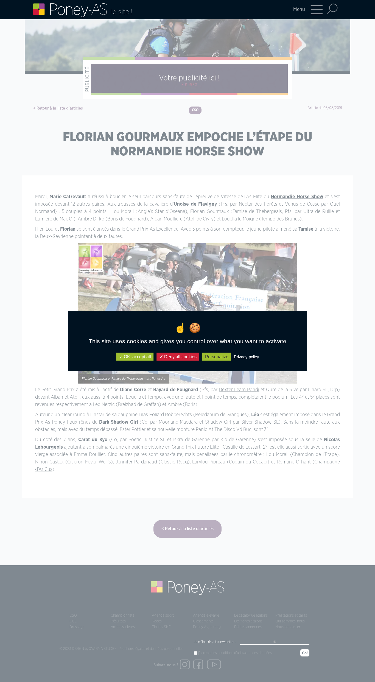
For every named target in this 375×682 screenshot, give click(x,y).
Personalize (216, 356)
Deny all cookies (180, 356)
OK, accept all (137, 356)
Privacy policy (246, 356)
